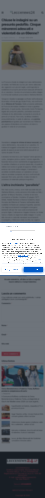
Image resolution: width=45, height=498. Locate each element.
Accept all (33, 270)
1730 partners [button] (15, 243)
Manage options (11, 270)
